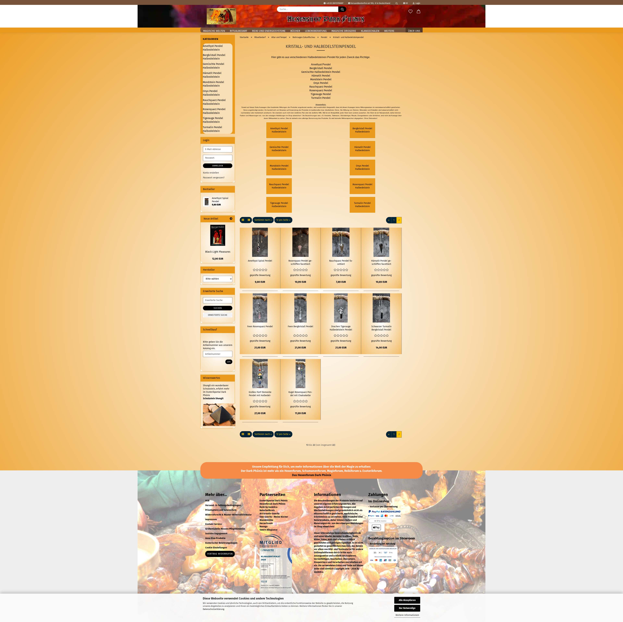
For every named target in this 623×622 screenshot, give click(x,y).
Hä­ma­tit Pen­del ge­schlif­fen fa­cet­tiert (381, 262)
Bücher (295, 30)
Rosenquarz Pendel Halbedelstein (214, 111)
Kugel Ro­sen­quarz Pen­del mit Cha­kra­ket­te (300, 394)
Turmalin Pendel (320, 97)
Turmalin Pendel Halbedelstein (212, 129)
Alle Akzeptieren (407, 600)
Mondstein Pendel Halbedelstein (213, 84)
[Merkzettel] (410, 11)
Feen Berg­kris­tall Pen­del (300, 326)
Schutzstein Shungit (213, 398)
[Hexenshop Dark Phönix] (221, 16)
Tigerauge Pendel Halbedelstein (213, 120)
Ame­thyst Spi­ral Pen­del (260, 260)
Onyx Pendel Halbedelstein (211, 93)
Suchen (218, 308)
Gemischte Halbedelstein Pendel (320, 71)
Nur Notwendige (407, 608)
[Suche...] (342, 9)
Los (229, 362)
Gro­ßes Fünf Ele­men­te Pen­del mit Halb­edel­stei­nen (260, 394)
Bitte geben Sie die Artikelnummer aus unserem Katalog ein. (217, 345)
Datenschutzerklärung (213, 609)
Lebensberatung (316, 30)
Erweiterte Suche (217, 315)
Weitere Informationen (407, 615)
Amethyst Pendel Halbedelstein (213, 47)
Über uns (414, 30)
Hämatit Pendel (321, 75)
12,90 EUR (217, 258)
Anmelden (217, 166)
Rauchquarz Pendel (320, 86)
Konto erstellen (211, 172)
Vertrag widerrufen (220, 553)
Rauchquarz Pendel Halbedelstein (214, 102)
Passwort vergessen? (213, 177)
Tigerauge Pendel (321, 94)
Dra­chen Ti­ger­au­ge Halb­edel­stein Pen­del (341, 328)
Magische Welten (214, 30)
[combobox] (263, 220)
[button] (419, 11)
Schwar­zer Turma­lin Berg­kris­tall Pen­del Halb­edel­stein (381, 328)
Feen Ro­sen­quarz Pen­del (260, 326)
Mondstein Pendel (320, 79)
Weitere (389, 30)
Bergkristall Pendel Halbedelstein (214, 57)
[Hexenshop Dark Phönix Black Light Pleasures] (217, 235)
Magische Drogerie (343, 30)
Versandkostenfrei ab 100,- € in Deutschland (370, 3)
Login (417, 3)
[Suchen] (397, 2)
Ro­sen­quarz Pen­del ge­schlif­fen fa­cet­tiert (300, 262)
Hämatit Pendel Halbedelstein (212, 75)
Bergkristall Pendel (321, 68)
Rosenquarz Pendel (320, 90)
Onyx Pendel (320, 82)
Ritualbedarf (238, 30)
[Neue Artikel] (231, 219)
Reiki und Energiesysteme (269, 30)
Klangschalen (370, 30)
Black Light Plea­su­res (217, 251)
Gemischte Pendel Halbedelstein (213, 65)
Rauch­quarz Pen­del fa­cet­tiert (341, 262)
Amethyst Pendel (321, 64)
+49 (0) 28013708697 (334, 3)
